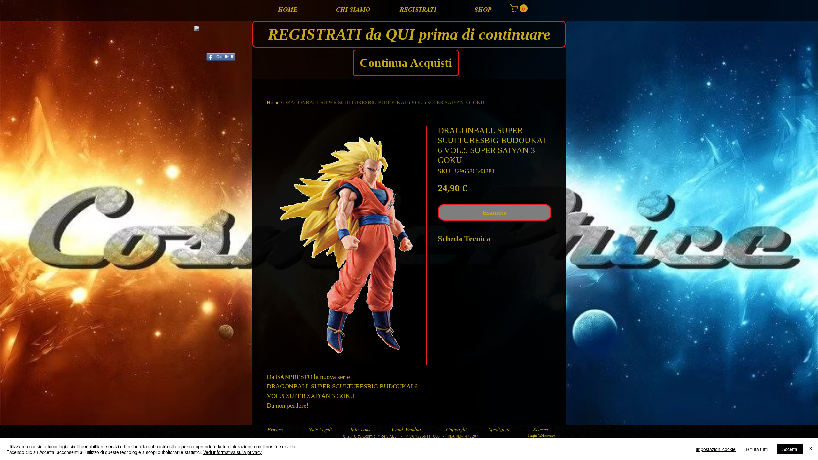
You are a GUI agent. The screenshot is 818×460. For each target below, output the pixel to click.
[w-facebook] (199, 31)
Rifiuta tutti (757, 449)
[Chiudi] (810, 449)
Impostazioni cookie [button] (716, 449)
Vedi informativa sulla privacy (232, 452)
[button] (519, 8)
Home (273, 102)
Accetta (789, 449)
